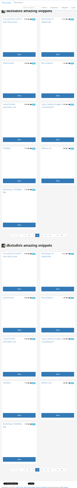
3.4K (25, 63)
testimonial (8, 63)
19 (57, 235)
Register (65, 7)
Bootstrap (18, 2)
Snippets (54, 7)
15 (49, 235)
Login (73, 7)
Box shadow (47, 63)
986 (64, 148)
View (19, 54)
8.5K (25, 19)
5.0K (64, 104)
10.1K (64, 19)
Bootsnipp (6, 2)
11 (33, 235)
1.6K (64, 63)
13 (41, 235)
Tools (44, 7)
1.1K (25, 148)
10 (29, 235)
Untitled (6, 148)
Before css (46, 148)
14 (45, 235)
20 (61, 235)
